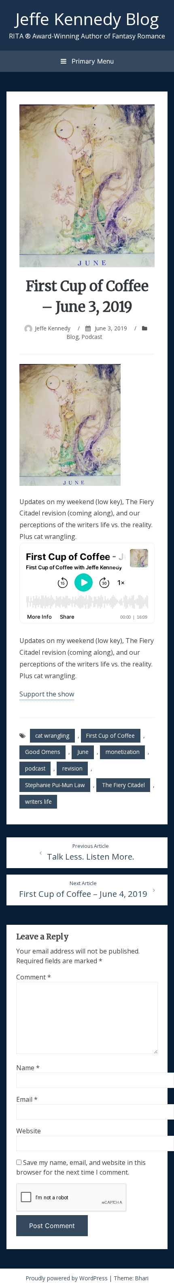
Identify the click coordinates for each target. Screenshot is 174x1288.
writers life (38, 801)
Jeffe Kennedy (52, 328)
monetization (123, 752)
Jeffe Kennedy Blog (87, 18)
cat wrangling (52, 735)
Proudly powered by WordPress (67, 1278)
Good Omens (42, 752)
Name (28, 1067)
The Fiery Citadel (123, 785)
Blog (73, 337)
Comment (33, 977)
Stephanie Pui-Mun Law (55, 785)
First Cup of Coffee (110, 735)
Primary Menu (92, 61)
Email (27, 1099)
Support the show (46, 694)
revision (72, 768)
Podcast (92, 337)
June (83, 752)
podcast (35, 768)
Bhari (142, 1278)
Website (28, 1130)
